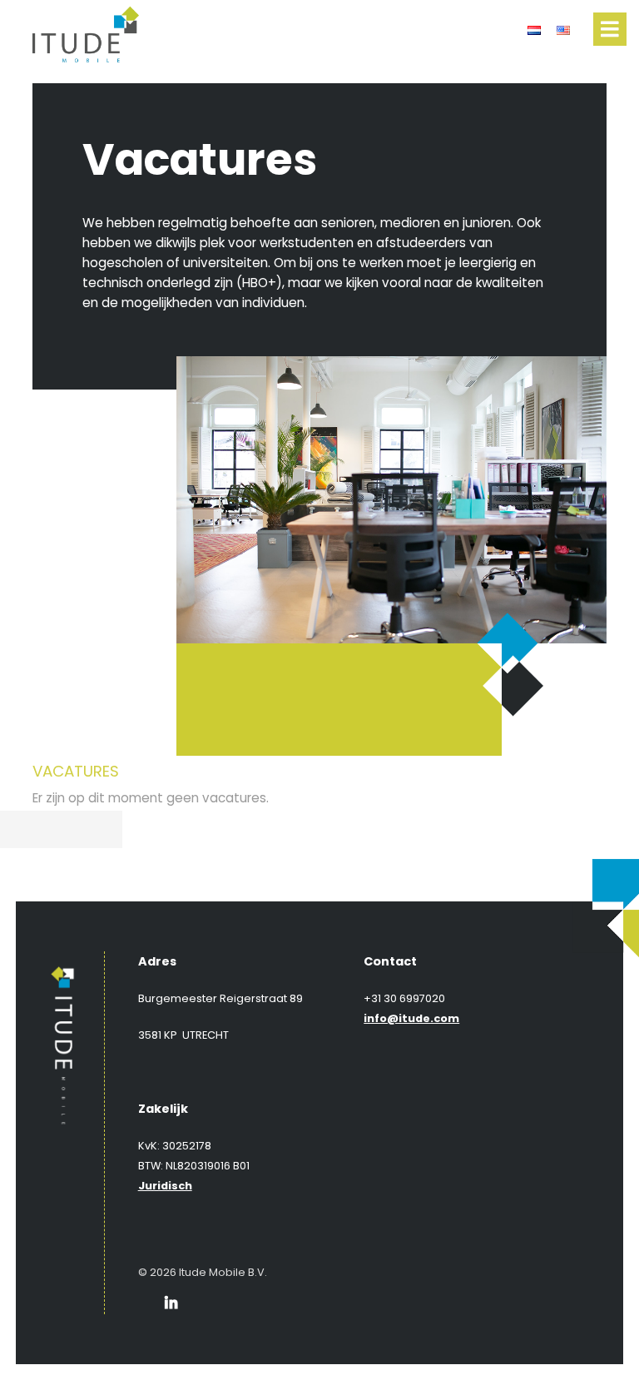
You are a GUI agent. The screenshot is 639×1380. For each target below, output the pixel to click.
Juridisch (165, 1186)
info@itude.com (411, 1018)
